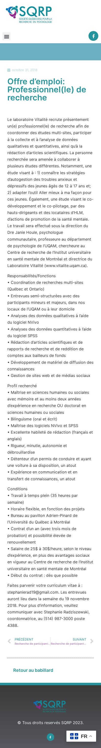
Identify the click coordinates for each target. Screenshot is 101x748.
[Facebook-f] (93, 36)
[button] (6, 36)
